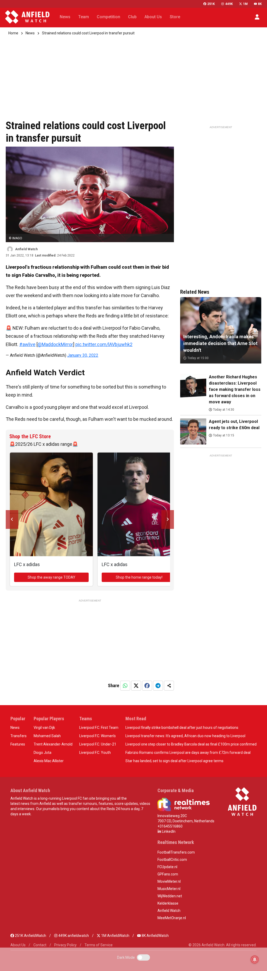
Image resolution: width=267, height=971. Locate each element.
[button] (257, 17)
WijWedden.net (169, 896)
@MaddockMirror (55, 344)
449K (229, 4)
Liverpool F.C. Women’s (97, 736)
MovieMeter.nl (169, 881)
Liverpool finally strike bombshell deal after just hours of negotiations (181, 727)
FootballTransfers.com (176, 852)
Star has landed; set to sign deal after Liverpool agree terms (174, 761)
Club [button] (132, 16)
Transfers (18, 736)
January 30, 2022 (82, 355)
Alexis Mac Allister (49, 761)
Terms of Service (98, 945)
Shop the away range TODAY (51, 577)
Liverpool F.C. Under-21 (97, 744)
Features (17, 744)
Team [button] (83, 16)
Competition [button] (108, 16)
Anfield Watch (168, 911)
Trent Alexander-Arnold (53, 744)
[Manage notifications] (255, 959)
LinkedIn (168, 831)
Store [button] (175, 16)
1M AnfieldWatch (114, 936)
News (30, 33)
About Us (18, 945)
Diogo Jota (42, 752)
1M (245, 4)
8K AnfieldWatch (155, 936)
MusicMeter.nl (168, 889)
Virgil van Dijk (44, 727)
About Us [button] (153, 16)
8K (260, 4)
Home (13, 33)
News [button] (65, 16)
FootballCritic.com (172, 859)
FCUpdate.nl (167, 867)
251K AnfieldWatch (30, 936)
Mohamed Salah (47, 736)
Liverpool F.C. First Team (98, 727)
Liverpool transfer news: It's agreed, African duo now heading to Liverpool (185, 736)
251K (211, 4)
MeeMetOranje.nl (171, 918)
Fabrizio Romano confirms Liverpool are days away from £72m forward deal (188, 752)
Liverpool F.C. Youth (95, 752)
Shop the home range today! (139, 577)
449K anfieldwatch (73, 936)
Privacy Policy (65, 945)
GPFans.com (167, 874)
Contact (39, 945)
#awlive (27, 344)
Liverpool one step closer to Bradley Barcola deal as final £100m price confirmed (191, 744)
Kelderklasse (167, 903)
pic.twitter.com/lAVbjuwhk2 (103, 344)
